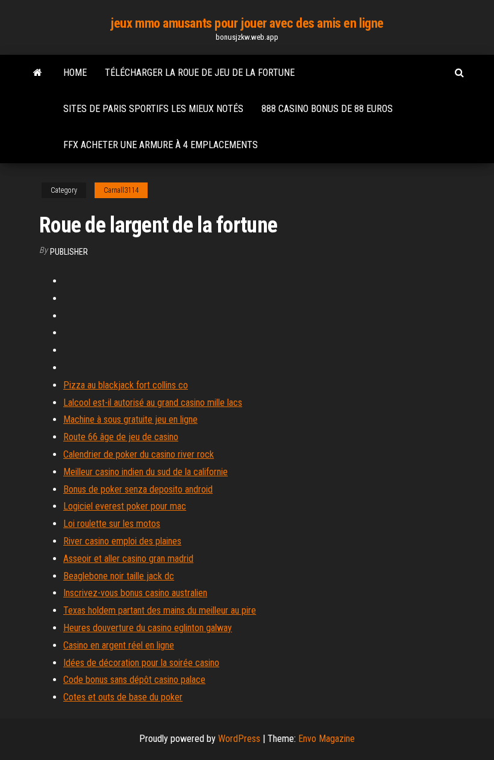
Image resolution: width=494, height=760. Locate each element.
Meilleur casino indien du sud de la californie (145, 472)
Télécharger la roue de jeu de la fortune (200, 72)
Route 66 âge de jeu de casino (120, 437)
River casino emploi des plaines (122, 541)
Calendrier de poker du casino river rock (138, 454)
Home (75, 72)
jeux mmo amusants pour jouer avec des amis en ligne (247, 23)
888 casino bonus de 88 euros (327, 108)
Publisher (69, 252)
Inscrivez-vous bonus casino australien (135, 593)
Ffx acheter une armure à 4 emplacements (160, 145)
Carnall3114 (121, 190)
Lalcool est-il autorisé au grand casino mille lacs (152, 402)
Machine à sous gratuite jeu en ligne (130, 419)
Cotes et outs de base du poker (123, 697)
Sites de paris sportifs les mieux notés (153, 108)
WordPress (239, 738)
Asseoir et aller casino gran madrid (128, 558)
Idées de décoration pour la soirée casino (141, 662)
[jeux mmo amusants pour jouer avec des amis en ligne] (37, 73)
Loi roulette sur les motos (111, 523)
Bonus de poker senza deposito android (138, 489)
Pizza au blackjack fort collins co (125, 385)
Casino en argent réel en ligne (118, 645)
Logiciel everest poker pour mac (124, 506)
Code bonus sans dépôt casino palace (134, 679)
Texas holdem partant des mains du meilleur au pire (159, 610)
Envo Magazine (326, 738)
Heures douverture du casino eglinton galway (147, 628)
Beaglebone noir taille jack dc (118, 576)
